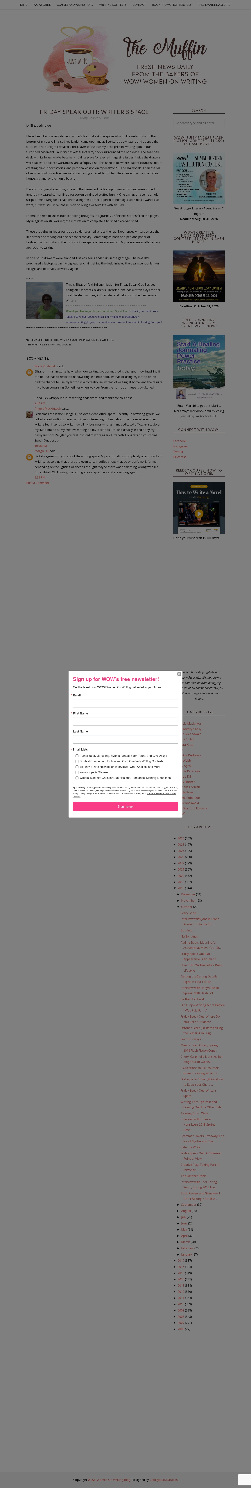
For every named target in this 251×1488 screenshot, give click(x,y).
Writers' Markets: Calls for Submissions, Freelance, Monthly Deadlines (125, 778)
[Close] (179, 674)
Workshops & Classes (94, 772)
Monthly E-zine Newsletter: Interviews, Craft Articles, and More (120, 767)
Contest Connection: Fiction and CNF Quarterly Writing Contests (121, 761)
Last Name (80, 731)
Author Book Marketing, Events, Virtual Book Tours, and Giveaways (123, 755)
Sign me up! (125, 806)
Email (77, 695)
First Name (80, 713)
